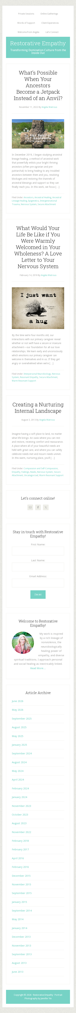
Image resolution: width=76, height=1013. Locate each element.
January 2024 (19, 797)
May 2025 (17, 736)
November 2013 (21, 945)
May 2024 (17, 771)
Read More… (38, 668)
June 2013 (17, 971)
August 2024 (19, 762)
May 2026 (17, 709)
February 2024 (20, 788)
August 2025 (19, 727)
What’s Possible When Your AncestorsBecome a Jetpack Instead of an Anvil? (38, 85)
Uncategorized (31, 475)
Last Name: (38, 560)
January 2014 (19, 928)
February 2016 (20, 867)
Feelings (25, 472)
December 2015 (21, 875)
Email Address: (38, 576)
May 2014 (17, 919)
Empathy (16, 472)
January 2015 (19, 902)
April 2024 (18, 779)
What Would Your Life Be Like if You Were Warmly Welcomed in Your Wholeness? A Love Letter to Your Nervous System (38, 247)
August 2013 (19, 963)
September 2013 (22, 954)
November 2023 (21, 806)
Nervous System (29, 204)
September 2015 (22, 893)
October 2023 (20, 814)
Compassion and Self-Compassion (41, 468)
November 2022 (21, 832)
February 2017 (20, 849)
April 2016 (18, 858)
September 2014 (22, 910)
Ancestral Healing (42, 197)
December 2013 (21, 936)
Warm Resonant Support (24, 381)
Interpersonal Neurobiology (37, 374)
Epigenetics (33, 201)
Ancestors (28, 197)
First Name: (38, 544)
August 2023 (19, 823)
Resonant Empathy (29, 377)
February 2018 (20, 840)
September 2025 (22, 718)
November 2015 (21, 884)
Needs (33, 472)
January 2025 (19, 744)
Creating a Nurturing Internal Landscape (38, 407)
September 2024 (22, 753)
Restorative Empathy (38, 43)
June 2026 (17, 701)
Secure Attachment (47, 204)
